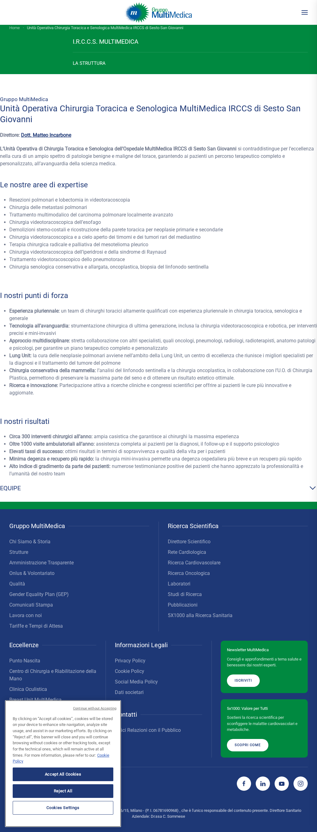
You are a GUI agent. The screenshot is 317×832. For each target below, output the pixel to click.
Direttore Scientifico (189, 542)
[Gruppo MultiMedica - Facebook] (244, 783)
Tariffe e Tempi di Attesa (36, 626)
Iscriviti (243, 681)
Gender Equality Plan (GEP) (39, 594)
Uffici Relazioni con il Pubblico (148, 730)
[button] (305, 12)
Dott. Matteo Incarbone (46, 135)
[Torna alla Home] (158, 12)
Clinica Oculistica (28, 689)
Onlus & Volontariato (31, 573)
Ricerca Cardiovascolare (194, 563)
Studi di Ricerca (185, 594)
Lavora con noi (25, 615)
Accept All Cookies (63, 774)
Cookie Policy (129, 671)
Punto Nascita (24, 661)
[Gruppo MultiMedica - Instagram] (300, 783)
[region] (63, 763)
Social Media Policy (136, 682)
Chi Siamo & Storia (29, 542)
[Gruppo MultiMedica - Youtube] (282, 783)
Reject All (63, 791)
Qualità (17, 584)
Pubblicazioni (183, 605)
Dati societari (129, 692)
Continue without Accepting (94, 708)
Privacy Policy (130, 661)
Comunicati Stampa (31, 605)
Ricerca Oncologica (189, 573)
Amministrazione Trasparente (41, 563)
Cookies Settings (63, 807)
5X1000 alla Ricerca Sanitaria (200, 615)
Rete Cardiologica (187, 552)
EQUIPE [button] (10, 488)
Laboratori (179, 584)
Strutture (18, 552)
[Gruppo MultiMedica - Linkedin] (263, 783)
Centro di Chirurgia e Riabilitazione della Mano (52, 675)
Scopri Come (248, 745)
